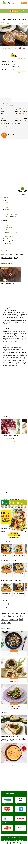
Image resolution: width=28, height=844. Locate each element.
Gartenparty (4, 616)
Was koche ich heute (6, 593)
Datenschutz (17, 837)
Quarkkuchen (15, 607)
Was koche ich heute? (14, 680)
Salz (7, 225)
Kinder (22, 616)
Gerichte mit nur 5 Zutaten (14, 706)
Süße (21, 619)
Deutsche (3, 613)
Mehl (7, 209)
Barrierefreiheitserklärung (10, 840)
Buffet (9, 613)
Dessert (9, 622)
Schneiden (3, 610)
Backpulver (9, 212)
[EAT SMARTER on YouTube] (20, 843)
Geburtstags (16, 616)
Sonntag (3, 622)
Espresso (17, 241)
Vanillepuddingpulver (11, 232)
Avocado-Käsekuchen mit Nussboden (9, 736)
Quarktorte (22, 607)
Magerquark (9, 227)
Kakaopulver (9, 243)
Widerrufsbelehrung (21, 838)
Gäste (10, 616)
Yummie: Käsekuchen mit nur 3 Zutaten (10, 764)
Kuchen (10, 604)
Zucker (8, 205)
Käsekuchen (4, 604)
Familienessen (15, 613)
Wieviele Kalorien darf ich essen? (21, 71)
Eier (7, 202)
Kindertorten (4, 619)
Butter (7, 200)
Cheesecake (17, 604)
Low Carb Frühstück (6, 555)
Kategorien (21, 840)
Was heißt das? (22, 58)
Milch (7, 207)
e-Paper (25, 531)
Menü (2, 11)
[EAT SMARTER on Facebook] (7, 843)
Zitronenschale (10, 230)
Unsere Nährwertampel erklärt (13, 123)
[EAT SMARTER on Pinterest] (10, 843)
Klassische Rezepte (13, 619)
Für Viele (23, 613)
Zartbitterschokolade (11, 214)
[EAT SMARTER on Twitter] (17, 843)
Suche (23, 11)
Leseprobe (3, 531)
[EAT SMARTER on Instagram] (14, 843)
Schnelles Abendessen (14, 653)
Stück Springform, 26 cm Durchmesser (22, 193)
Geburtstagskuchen (5, 607)
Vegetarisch (18, 610)
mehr (25, 108)
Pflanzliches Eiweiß (18, 573)
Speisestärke (9, 236)
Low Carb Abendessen (19, 555)
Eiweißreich (6, 573)
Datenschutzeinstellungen (8, 838)
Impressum (10, 837)
